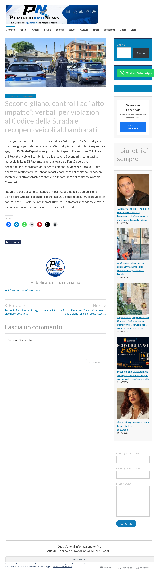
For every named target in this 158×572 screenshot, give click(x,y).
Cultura (84, 29)
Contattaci (126, 523)
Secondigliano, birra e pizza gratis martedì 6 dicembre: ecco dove (30, 309)
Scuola (47, 29)
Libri (133, 29)
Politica (23, 29)
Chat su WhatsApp (139, 73)
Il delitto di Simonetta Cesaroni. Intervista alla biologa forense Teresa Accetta (82, 309)
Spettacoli (109, 29)
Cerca (121, 45)
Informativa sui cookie (62, 566)
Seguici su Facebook (133, 127)
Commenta (94, 362)
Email (128, 453)
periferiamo (28, 96)
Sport (96, 29)
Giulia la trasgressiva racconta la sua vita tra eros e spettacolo (133, 426)
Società (60, 29)
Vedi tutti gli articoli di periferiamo (23, 290)
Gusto (123, 29)
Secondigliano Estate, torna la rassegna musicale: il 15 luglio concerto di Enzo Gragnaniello (133, 375)
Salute (72, 29)
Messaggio (123, 483)
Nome (128, 468)
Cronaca (10, 29)
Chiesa (36, 29)
